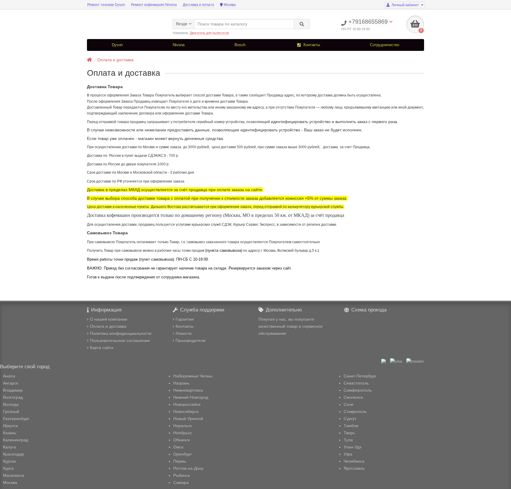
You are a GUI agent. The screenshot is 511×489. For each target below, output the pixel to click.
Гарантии (185, 319)
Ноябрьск (182, 432)
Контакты (311, 45)
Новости (184, 333)
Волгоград (13, 397)
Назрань (181, 383)
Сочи (348, 404)
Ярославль (354, 468)
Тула (348, 440)
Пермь (179, 461)
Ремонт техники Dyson (106, 5)
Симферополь (358, 390)
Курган (9, 461)
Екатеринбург (16, 418)
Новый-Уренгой (188, 418)
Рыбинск (181, 475)
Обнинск (181, 440)
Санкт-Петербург (360, 376)
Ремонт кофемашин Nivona (154, 5)
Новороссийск (186, 404)
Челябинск (354, 461)
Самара (181, 482)
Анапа (9, 376)
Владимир (13, 390)
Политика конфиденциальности (120, 333)
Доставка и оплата (198, 5)
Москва (229, 5)
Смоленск (353, 397)
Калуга (9, 447)
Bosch (240, 45)
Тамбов (351, 425)
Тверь (349, 432)
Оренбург (182, 454)
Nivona (179, 45)
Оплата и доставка (115, 59)
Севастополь (356, 383)
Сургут (350, 418)
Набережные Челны (192, 376)
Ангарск (10, 383)
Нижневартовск (188, 390)
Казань (9, 432)
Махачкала (13, 475)
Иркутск (10, 425)
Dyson (117, 45)
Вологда (11, 404)
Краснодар (13, 454)
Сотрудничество (384, 45)
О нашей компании (108, 319)
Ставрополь (355, 411)
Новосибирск (185, 411)
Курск (8, 468)
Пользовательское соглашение (120, 340)
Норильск (182, 425)
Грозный (11, 411)
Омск (178, 447)
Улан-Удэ (352, 447)
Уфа (348, 454)
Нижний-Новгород (190, 397)
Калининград (15, 440)
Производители (191, 340)
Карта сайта (101, 347)
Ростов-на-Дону (188, 468)
